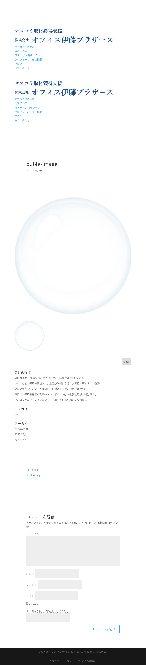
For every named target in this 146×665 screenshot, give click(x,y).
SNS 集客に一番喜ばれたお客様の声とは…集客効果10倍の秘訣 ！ (51, 377)
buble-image (33, 475)
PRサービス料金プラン (27, 55)
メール (31, 585)
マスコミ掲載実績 (25, 46)
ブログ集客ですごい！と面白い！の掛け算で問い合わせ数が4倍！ (51, 388)
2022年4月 (21, 439)
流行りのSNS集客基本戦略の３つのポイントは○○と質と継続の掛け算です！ (57, 394)
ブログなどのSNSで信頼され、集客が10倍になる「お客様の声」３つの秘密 (57, 383)
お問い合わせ (22, 68)
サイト (30, 596)
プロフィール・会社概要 (28, 59)
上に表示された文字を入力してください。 (50, 611)
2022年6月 (21, 434)
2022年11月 (21, 429)
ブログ (18, 63)
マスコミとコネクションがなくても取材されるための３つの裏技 (51, 399)
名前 (30, 574)
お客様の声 (21, 51)
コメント (33, 533)
